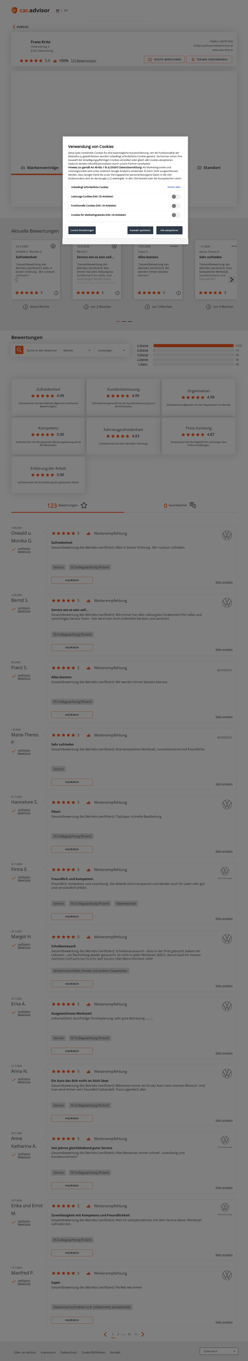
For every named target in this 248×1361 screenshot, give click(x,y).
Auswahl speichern (140, 230)
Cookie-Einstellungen (82, 230)
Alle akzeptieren (169, 230)
